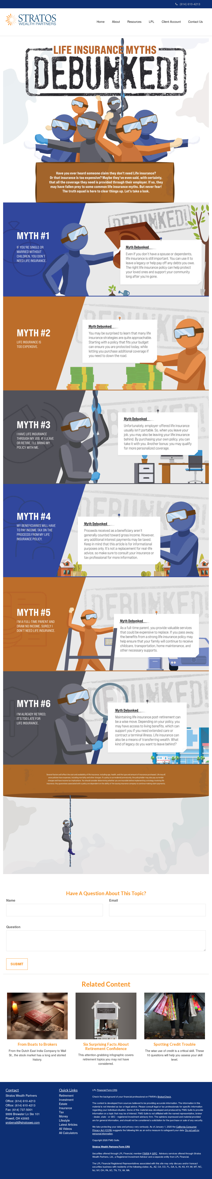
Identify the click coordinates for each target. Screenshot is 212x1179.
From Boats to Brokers (37, 1044)
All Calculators (68, 1133)
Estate (63, 1104)
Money (63, 1116)
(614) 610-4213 (190, 4)
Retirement (66, 1095)
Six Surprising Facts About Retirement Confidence (106, 1046)
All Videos (65, 1129)
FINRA (145, 1153)
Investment (66, 1100)
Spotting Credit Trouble (175, 1044)
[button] (116, 21)
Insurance (65, 1108)
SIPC (154, 1153)
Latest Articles (68, 1124)
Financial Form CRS (107, 1090)
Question (13, 927)
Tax (61, 1112)
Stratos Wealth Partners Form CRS (111, 1146)
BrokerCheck (164, 1096)
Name (10, 900)
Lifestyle (64, 1120)
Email (113, 900)
